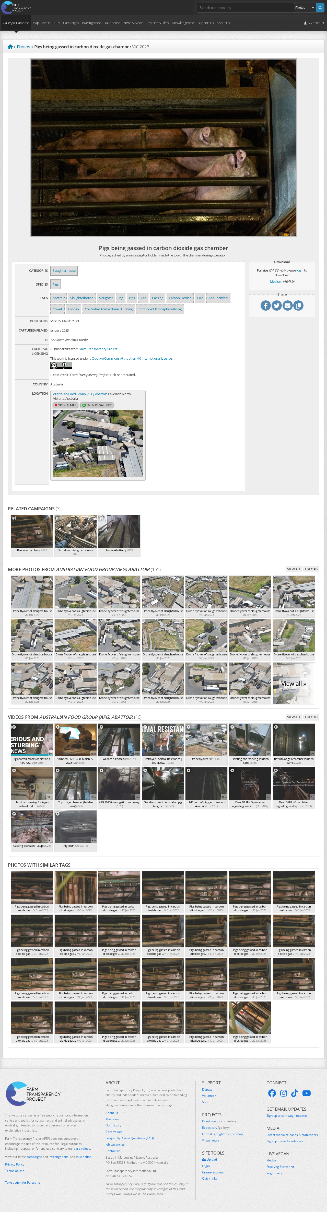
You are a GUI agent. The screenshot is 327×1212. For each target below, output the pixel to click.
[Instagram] (283, 1093)
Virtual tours (210, 1140)
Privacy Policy (14, 1164)
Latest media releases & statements (292, 1135)
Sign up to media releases (284, 1141)
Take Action (112, 22)
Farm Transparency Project (98, 349)
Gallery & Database (16, 22)
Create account (213, 1172)
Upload (311, 569)
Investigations (91, 22)
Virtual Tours (51, 22)
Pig (121, 298)
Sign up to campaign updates (287, 1116)
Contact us (113, 1151)
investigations (58, 1157)
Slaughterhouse (64, 270)
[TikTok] (294, 1093)
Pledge (271, 1160)
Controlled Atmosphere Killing (159, 309)
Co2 (200, 298)
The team (112, 1119)
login (299, 270)
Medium (276, 281)
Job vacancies (115, 1145)
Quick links (209, 1178)
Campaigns (71, 22)
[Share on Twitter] (277, 305)
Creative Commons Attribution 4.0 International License (132, 358)
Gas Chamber (218, 298)
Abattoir (58, 298)
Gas (143, 298)
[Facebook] (272, 1093)
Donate (207, 1090)
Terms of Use (14, 1171)
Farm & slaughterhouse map (222, 1134)
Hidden (73, 309)
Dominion (220, 1121)
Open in (66, 405)
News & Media (134, 22)
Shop (205, 1102)
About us (112, 1113)
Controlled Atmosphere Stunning (109, 309)
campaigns (34, 1157)
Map (35, 22)
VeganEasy (274, 1173)
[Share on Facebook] (266, 305)
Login (206, 1166)
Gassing (157, 298)
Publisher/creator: (64, 349)
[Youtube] (306, 1093)
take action (83, 1157)
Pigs (56, 284)
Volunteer (209, 1096)
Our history (113, 1125)
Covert (57, 309)
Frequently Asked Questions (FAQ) (130, 1138)
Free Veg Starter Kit (280, 1167)
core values (82, 1148)
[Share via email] (288, 305)
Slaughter (106, 298)
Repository (216, 1128)
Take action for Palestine (22, 1182)
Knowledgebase (183, 22)
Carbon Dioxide (180, 298)
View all (294, 569)
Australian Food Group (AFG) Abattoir (80, 394)
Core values (114, 1132)
